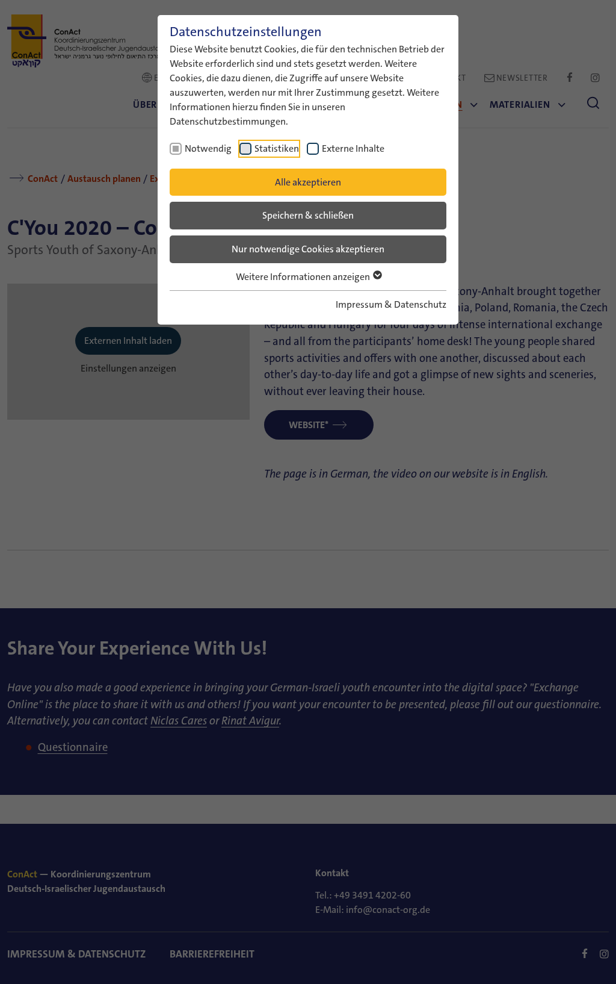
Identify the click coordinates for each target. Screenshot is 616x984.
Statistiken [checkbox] (276, 148)
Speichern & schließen (308, 215)
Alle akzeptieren (308, 182)
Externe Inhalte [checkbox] (353, 148)
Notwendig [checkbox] (208, 148)
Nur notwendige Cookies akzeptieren (308, 249)
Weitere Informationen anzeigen (304, 276)
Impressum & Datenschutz (391, 304)
